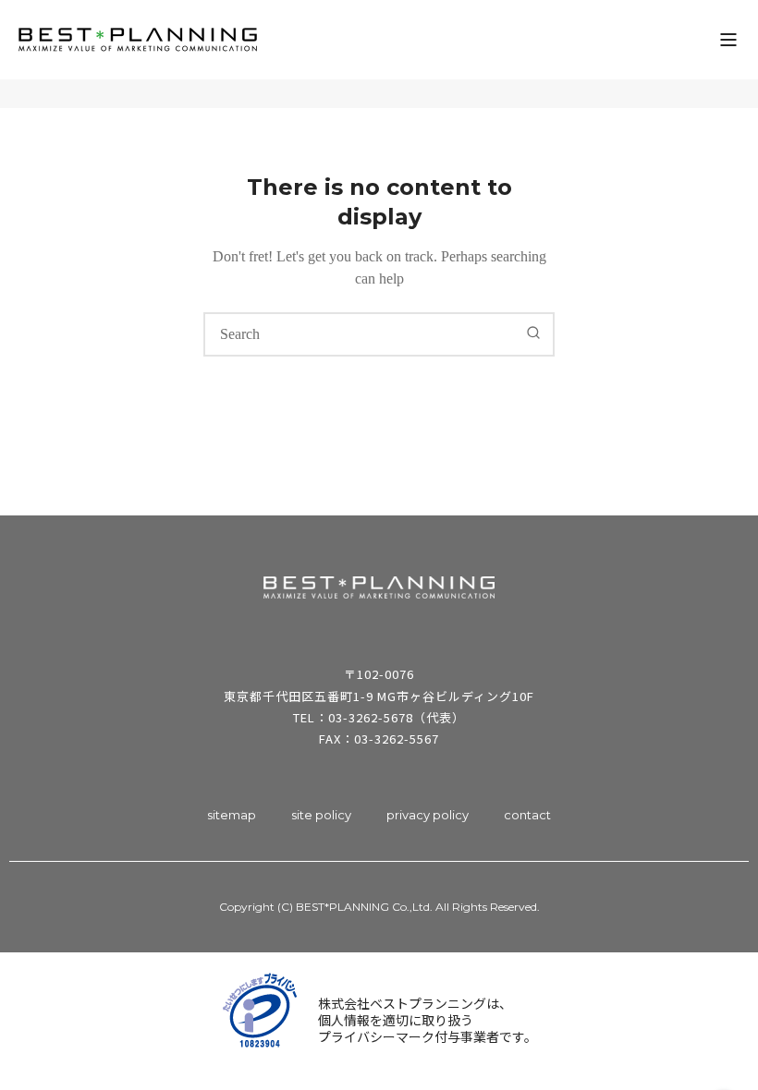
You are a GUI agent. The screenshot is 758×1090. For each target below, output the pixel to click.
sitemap (231, 814)
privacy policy (427, 814)
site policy (321, 814)
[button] (728, 40)
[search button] (533, 333)
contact (527, 814)
